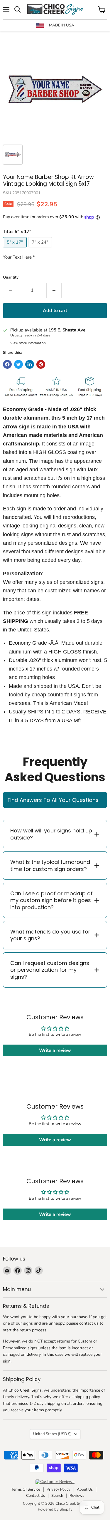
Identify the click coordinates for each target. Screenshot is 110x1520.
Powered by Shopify (55, 1509)
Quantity (10, 277)
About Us (85, 1489)
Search (57, 1495)
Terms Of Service (25, 1489)
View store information (28, 343)
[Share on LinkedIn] (29, 364)
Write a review (55, 1050)
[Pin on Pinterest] (40, 364)
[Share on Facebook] (7, 364)
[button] (55, 257)
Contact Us (35, 1495)
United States (52, 1434)
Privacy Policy (58, 1489)
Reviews (77, 1495)
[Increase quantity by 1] (54, 290)
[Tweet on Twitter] (18, 364)
